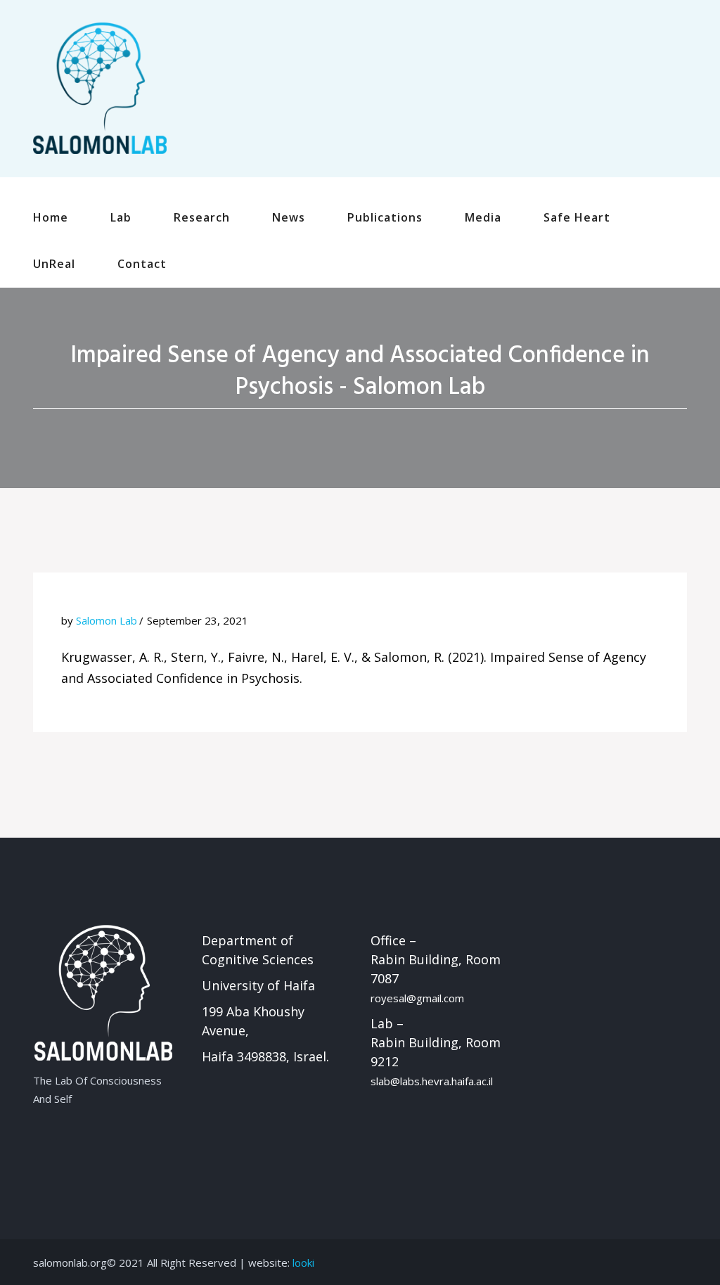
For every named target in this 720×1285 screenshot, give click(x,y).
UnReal (54, 263)
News (288, 217)
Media (483, 217)
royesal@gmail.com (417, 998)
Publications (385, 217)
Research (202, 217)
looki (303, 1262)
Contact (142, 263)
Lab (120, 217)
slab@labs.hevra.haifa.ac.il (432, 1081)
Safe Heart (577, 217)
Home (50, 217)
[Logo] (100, 87)
